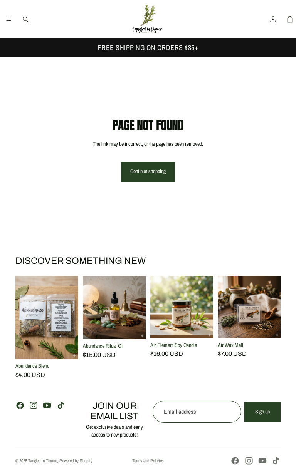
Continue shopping (148, 171)
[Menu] (9, 19)
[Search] (25, 19)
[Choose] (134, 328)
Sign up (262, 411)
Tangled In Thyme (42, 461)
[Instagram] (33, 405)
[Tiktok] (61, 405)
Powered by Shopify (75, 461)
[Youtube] (47, 405)
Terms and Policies (148, 461)
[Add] (66, 347)
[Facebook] (20, 405)
